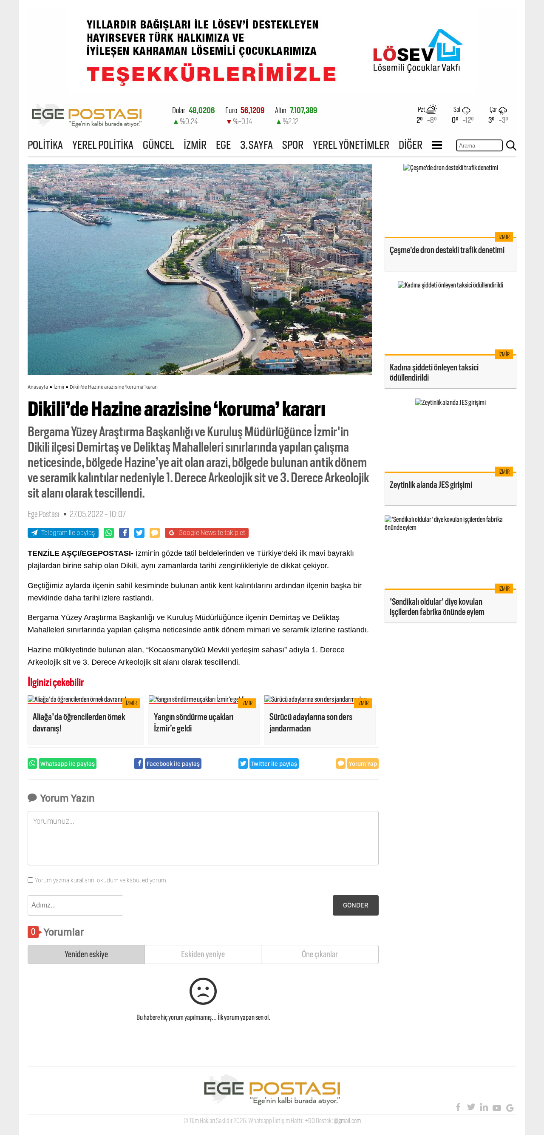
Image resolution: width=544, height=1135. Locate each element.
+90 (310, 1121)
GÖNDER (355, 905)
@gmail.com (347, 1121)
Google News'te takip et (211, 533)
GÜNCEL (158, 144)
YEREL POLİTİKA (102, 144)
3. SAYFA (256, 144)
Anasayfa (38, 387)
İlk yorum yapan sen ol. (244, 1017)
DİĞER (410, 144)
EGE (223, 144)
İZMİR (195, 144)
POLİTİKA (45, 144)
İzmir (59, 387)
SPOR (292, 144)
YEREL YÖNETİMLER (351, 144)
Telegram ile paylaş (68, 533)
